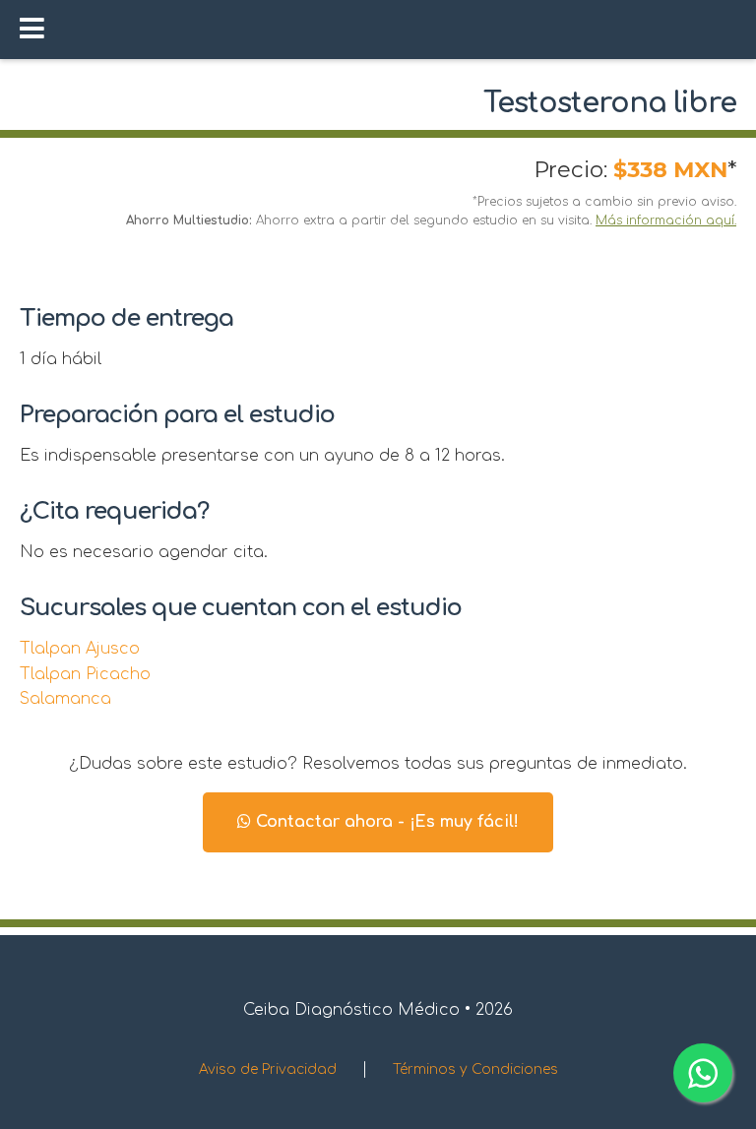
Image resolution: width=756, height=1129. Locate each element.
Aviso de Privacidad (268, 1069)
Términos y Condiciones (475, 1069)
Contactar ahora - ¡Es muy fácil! (385, 822)
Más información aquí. (666, 220)
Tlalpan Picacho (85, 674)
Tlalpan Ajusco (80, 649)
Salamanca (65, 699)
